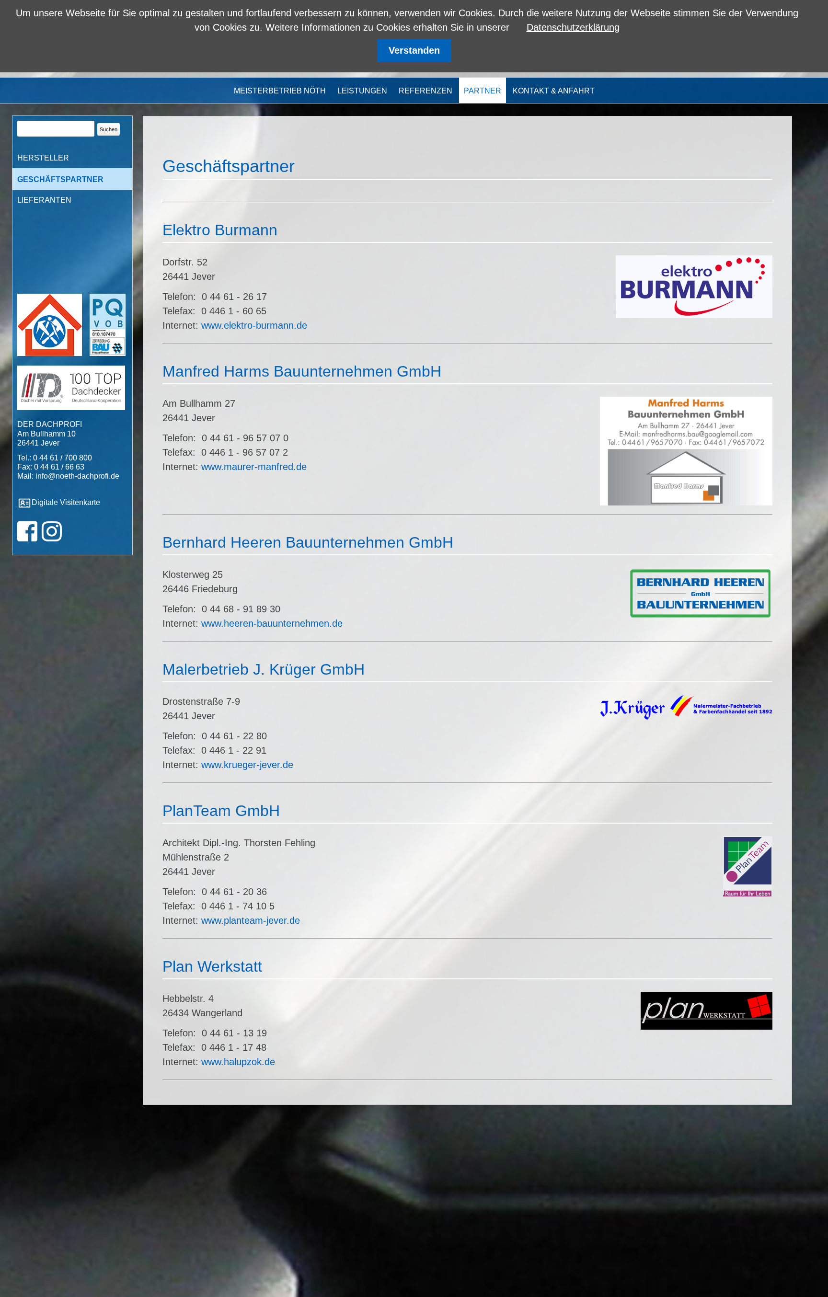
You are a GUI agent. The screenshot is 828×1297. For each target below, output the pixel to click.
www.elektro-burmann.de (254, 325)
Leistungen (362, 91)
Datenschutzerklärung (573, 27)
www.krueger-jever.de (247, 764)
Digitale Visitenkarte (66, 502)
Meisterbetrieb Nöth (280, 91)
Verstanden (414, 50)
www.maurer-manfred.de (254, 466)
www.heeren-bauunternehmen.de (272, 623)
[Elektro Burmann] (694, 315)
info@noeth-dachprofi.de (77, 476)
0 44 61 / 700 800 (62, 458)
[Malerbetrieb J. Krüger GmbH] (686, 716)
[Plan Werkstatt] (706, 1026)
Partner (482, 91)
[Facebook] (27, 537)
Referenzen (425, 91)
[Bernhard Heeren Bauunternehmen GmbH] (700, 615)
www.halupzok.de (238, 1061)
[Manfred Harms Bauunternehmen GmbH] (686, 502)
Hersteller (43, 158)
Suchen (108, 129)
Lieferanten (44, 200)
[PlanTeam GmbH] (747, 893)
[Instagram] (50, 537)
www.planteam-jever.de (250, 920)
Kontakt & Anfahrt (554, 91)
